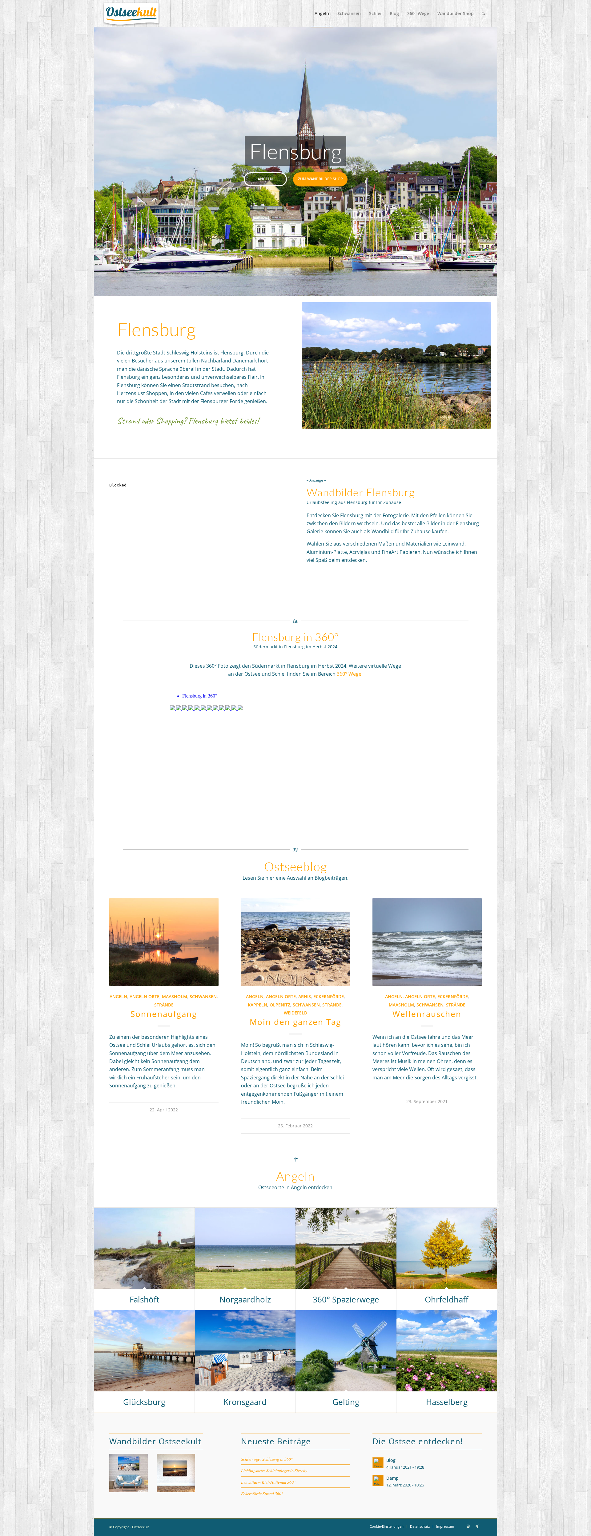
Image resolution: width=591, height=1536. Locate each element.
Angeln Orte (144, 996)
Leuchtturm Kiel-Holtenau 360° (268, 1482)
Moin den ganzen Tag (295, 1021)
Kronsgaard (245, 1401)
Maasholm (174, 996)
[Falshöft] (144, 1248)
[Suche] (483, 13)
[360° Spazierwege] (346, 1248)
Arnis (304, 996)
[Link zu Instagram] (467, 1526)
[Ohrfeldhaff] (446, 1248)
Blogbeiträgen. (331, 877)
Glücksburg (144, 1401)
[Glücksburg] (144, 1351)
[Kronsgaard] (245, 1351)
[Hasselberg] (446, 1351)
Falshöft (144, 1299)
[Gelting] (346, 1351)
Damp (392, 1478)
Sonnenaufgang (164, 1013)
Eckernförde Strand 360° (262, 1493)
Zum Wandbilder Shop (320, 179)
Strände (164, 1005)
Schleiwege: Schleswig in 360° (266, 1459)
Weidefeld (295, 1013)
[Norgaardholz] (245, 1248)
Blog (391, 1460)
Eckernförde (328, 996)
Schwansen (203, 996)
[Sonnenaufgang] (164, 942)
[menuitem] (322, 13)
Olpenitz (280, 1005)
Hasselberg (447, 1401)
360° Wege (349, 673)
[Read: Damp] (378, 1480)
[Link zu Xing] (477, 1526)
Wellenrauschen (426, 1013)
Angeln (265, 179)
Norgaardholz (245, 1299)
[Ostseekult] (131, 13)
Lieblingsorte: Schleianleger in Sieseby (274, 1470)
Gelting (345, 1401)
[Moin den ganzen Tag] (295, 942)
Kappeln (257, 1005)
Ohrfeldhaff (446, 1299)
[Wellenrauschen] (427, 942)
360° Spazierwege (346, 1299)
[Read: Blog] (378, 1462)
